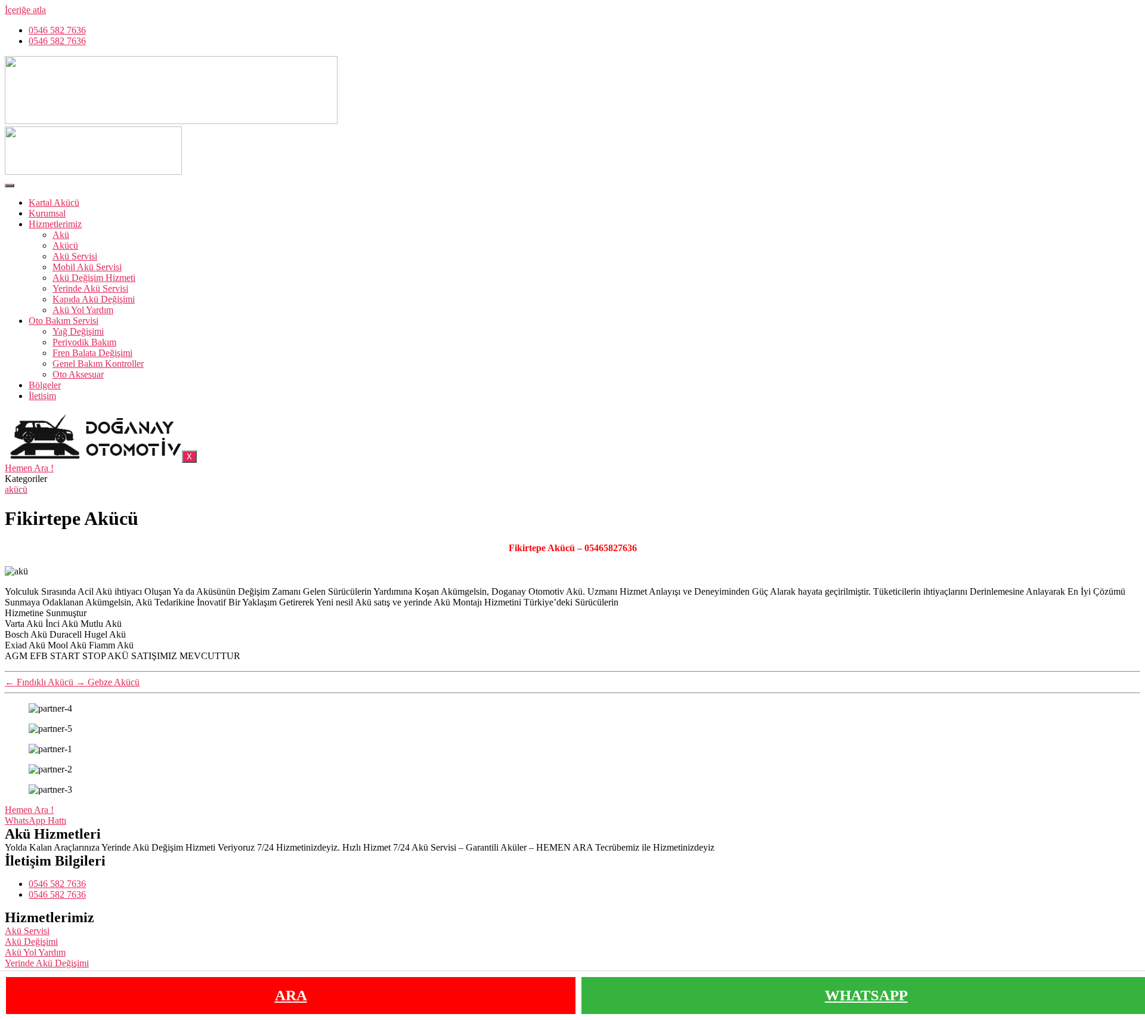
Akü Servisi (74, 256)
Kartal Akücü (54, 202)
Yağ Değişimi (78, 331)
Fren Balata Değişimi (92, 353)
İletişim (42, 396)
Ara (291, 995)
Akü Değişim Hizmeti (93, 278)
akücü (16, 489)
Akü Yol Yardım (82, 310)
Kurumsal (47, 213)
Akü (60, 235)
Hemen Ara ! (29, 468)
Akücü (65, 245)
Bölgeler (45, 385)
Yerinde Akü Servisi (90, 288)
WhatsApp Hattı (35, 820)
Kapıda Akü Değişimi (93, 299)
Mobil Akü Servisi (87, 267)
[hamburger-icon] (9, 185)
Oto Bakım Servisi (63, 321)
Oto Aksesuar (78, 374)
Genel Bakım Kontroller (98, 363)
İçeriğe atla (25, 10)
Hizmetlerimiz (55, 224)
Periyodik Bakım (84, 342)
